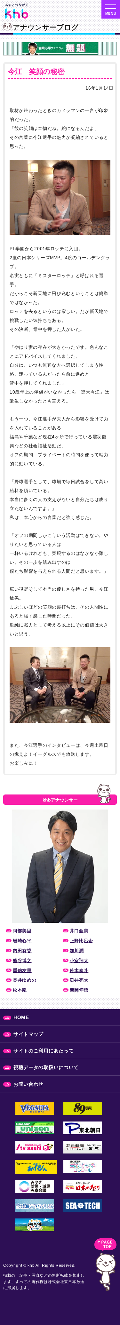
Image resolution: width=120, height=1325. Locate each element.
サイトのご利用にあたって (43, 1050)
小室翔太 (79, 960)
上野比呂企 (81, 940)
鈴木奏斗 (79, 970)
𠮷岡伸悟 (79, 990)
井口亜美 (79, 930)
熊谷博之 (22, 960)
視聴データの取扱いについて (46, 1067)
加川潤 (77, 950)
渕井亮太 (79, 980)
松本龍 (20, 990)
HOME (21, 1017)
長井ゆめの (24, 980)
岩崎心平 (22, 940)
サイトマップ (28, 1034)
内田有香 (22, 950)
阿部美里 (22, 930)
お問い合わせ (28, 1084)
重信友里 (22, 970)
